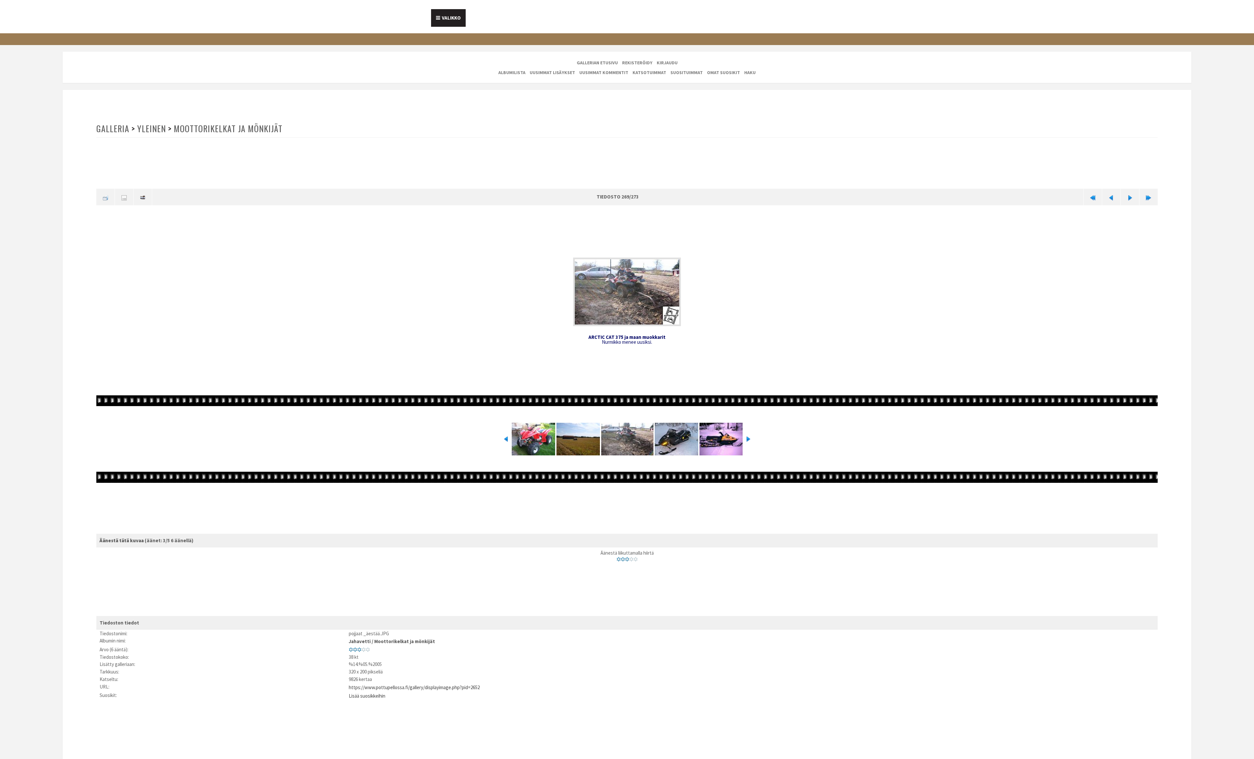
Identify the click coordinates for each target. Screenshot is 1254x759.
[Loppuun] (1148, 196)
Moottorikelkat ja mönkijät (226, 128)
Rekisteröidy (637, 63)
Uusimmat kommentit (603, 72)
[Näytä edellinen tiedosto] (1111, 196)
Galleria (112, 128)
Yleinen (151, 128)
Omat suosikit (723, 72)
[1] (619, 558)
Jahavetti (360, 639)
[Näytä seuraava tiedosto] (1130, 196)
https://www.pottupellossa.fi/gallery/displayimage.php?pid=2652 (414, 684)
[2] (623, 558)
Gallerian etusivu (597, 63)
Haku (750, 72)
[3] (627, 558)
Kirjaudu (667, 63)
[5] (636, 558)
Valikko (451, 18)
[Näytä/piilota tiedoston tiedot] (124, 196)
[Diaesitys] (143, 196)
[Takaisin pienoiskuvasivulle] (105, 196)
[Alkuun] (1093, 196)
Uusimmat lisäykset (552, 72)
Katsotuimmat (649, 72)
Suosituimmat (686, 72)
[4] (631, 558)
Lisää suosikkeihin (367, 691)
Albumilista (511, 72)
